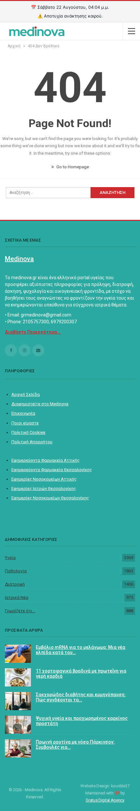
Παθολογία (16, 570)
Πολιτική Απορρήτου (31, 441)
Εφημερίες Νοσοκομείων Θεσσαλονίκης (50, 497)
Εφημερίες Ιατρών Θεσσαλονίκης (43, 488)
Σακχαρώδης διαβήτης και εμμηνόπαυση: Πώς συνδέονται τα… (81, 697)
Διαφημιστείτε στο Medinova (39, 403)
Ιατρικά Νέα (16, 597)
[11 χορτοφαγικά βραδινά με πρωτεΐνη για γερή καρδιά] (18, 677)
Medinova (19, 259)
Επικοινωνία (23, 413)
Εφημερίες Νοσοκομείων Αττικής (44, 479)
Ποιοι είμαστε (25, 423)
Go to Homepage (72, 166)
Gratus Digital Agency (105, 800)
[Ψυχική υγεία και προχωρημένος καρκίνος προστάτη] (18, 725)
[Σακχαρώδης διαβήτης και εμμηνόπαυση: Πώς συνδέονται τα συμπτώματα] (18, 701)
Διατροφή (15, 584)
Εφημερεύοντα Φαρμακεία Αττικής (45, 460)
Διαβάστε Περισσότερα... (33, 332)
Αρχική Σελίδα (25, 394)
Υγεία (10, 557)
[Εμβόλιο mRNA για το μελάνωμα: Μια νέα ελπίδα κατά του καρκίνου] (18, 654)
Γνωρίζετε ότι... (20, 610)
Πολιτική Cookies (28, 432)
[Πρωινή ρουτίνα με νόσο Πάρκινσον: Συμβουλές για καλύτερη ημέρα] (18, 748)
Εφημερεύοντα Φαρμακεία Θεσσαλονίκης (51, 469)
